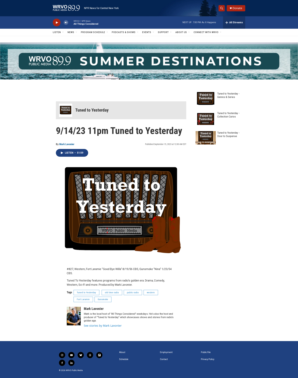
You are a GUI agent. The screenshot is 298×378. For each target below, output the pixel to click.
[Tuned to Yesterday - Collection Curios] (206, 118)
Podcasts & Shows (123, 32)
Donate (237, 8)
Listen (57, 32)
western (151, 292)
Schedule (123, 359)
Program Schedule (93, 32)
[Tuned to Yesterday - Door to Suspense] (206, 137)
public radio (133, 292)
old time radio (112, 292)
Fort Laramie (83, 299)
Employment (166, 352)
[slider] (70, 22)
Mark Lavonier (66, 144)
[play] (56, 22)
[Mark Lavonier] (74, 316)
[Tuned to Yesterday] (65, 110)
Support (163, 32)
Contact (164, 359)
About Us (181, 32)
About (122, 352)
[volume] (66, 22)
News (71, 32)
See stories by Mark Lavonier (103, 325)
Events (146, 32)
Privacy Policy (207, 359)
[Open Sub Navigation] (63, 32)
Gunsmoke (103, 299)
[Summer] (149, 61)
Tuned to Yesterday (92, 110)
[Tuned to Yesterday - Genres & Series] (206, 98)
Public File (206, 352)
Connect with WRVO (206, 32)
